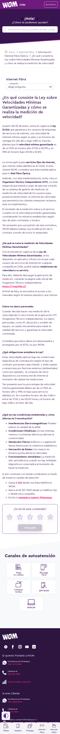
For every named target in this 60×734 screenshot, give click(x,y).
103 (20, 482)
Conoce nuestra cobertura (19, 682)
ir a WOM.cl (51, 4)
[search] (30, 29)
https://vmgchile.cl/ (14, 286)
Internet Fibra (26, 52)
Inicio (11, 52)
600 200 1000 (14, 674)
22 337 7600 (13, 712)
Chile (22, 4)
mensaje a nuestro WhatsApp (35, 497)
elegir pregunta (17, 86)
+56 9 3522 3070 (15, 702)
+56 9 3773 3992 (15, 664)
